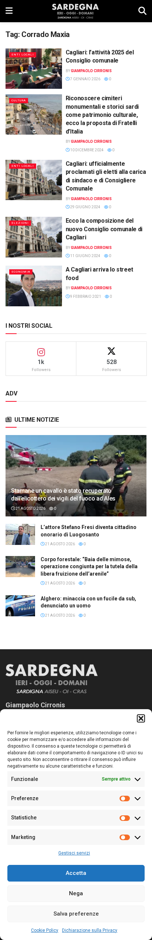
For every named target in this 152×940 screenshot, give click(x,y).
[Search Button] (142, 11)
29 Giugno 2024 (84, 207)
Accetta (76, 873)
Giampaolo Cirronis (91, 71)
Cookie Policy (44, 930)
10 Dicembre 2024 (86, 150)
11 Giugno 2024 (84, 256)
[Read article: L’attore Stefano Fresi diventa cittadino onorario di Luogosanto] (20, 534)
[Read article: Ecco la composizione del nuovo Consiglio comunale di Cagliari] (34, 237)
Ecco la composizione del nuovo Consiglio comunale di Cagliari (104, 229)
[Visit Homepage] (75, 11)
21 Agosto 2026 (30, 508)
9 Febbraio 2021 (85, 296)
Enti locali (22, 54)
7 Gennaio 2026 (84, 79)
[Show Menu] (9, 11)
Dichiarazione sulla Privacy (89, 930)
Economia (20, 271)
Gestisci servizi (74, 853)
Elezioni (20, 223)
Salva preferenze (76, 913)
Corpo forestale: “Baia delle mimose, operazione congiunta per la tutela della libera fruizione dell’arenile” (89, 566)
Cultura (18, 100)
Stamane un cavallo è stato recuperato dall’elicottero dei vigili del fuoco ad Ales (63, 494)
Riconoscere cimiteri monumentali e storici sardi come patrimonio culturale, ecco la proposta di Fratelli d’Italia (102, 115)
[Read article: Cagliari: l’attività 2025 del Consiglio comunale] (34, 68)
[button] (141, 718)
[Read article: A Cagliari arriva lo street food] (34, 286)
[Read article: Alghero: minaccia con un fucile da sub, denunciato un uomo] (20, 605)
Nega (76, 893)
